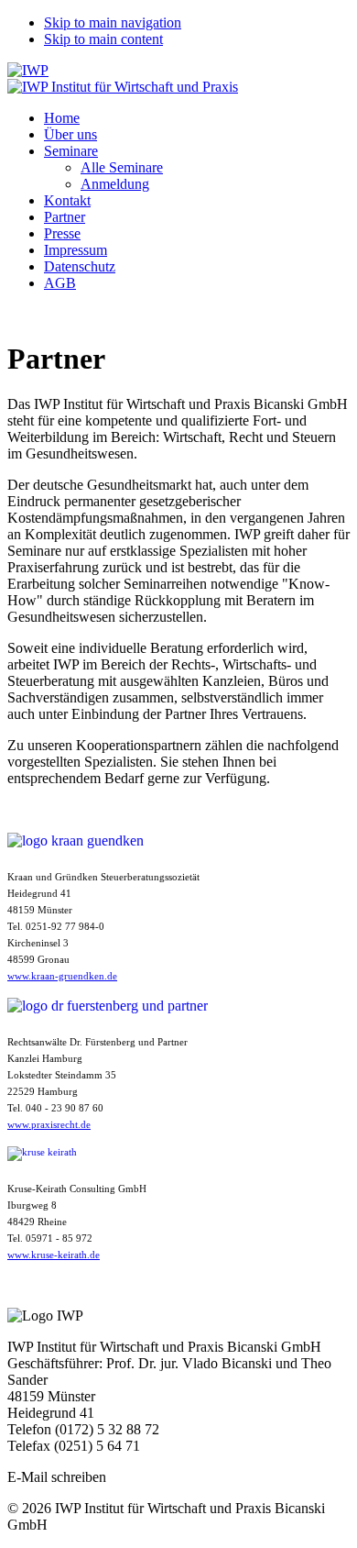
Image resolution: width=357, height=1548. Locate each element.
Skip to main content (103, 39)
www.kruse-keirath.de (53, 1254)
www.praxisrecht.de (49, 1124)
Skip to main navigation (112, 22)
